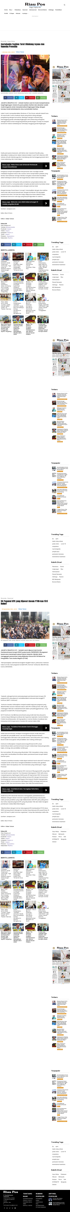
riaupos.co (10, 232)
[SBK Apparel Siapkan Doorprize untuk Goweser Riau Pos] (30, 257)
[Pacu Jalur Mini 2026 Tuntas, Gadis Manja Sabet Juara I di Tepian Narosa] (5, 297)
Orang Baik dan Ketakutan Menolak (61, 204)
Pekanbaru (60, 160)
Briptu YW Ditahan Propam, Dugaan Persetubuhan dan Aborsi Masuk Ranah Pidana (31, 287)
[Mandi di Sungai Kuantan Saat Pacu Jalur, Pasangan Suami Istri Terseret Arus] (18, 257)
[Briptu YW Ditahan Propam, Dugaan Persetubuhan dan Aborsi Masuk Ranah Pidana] (30, 277)
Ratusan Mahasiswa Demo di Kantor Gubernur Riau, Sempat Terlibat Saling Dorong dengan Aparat (62, 211)
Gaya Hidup (11, 41)
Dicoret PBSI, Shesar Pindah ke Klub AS (57, 1199)
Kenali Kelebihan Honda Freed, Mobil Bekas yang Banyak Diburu (62, 176)
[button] (64, 5)
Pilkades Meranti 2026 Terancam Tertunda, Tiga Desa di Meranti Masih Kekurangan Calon (6, 266)
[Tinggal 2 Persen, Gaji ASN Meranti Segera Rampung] (54, 219)
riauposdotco (10, 236)
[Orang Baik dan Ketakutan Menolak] (54, 205)
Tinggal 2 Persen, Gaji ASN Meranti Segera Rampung (62, 218)
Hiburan (59, 201)
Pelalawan (59, 168)
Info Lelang (60, 187)
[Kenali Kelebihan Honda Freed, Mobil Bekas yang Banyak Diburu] (54, 177)
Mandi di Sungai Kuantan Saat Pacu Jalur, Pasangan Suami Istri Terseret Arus (18, 266)
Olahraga (59, 138)
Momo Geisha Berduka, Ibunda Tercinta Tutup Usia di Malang (62, 198)
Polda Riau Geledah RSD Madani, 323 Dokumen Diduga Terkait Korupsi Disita (43, 285)
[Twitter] (57, 112)
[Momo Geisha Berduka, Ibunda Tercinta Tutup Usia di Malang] (54, 199)
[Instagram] (55, 112)
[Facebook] (52, 112)
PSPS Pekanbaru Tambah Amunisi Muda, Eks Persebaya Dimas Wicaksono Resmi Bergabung (18, 307)
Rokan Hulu (60, 153)
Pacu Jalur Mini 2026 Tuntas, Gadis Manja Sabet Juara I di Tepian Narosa (6, 305)
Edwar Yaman (20, 52)
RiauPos (10, 238)
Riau (58, 215)
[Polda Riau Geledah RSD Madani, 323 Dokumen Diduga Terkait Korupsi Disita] (43, 277)
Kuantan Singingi (61, 132)
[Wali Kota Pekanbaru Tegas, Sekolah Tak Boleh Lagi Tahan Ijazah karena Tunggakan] (43, 297)
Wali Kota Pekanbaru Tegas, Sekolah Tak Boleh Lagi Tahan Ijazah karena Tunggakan (43, 306)
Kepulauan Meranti (62, 125)
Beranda (3, 41)
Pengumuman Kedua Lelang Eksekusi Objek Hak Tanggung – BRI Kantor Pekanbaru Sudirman (62, 184)
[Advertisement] (25, 139)
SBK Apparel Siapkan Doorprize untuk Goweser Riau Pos (31, 265)
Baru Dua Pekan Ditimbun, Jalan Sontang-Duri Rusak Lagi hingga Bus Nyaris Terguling (6, 287)
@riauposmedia (10, 227)
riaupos (9, 229)
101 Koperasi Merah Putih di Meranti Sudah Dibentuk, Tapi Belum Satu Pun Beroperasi (62, 191)
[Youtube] (60, 112)
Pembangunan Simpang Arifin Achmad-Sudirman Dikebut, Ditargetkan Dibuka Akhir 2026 (18, 287)
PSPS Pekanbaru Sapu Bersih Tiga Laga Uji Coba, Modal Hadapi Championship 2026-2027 (43, 266)
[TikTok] (10, 1208)
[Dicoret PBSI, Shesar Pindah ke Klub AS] (50, 1199)
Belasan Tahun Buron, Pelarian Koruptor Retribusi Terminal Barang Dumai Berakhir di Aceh (31, 307)
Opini (58, 206)
